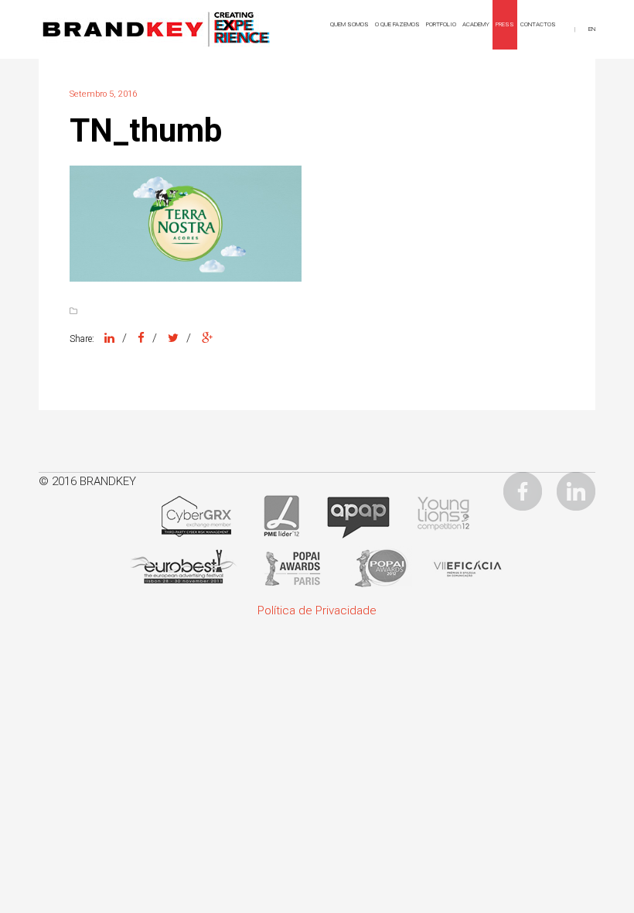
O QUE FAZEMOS (397, 24)
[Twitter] (173, 338)
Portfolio (441, 24)
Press (505, 24)
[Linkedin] (576, 491)
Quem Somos (349, 24)
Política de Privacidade (317, 610)
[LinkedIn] (109, 338)
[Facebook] (141, 338)
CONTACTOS (538, 24)
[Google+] (207, 338)
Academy (475, 24)
